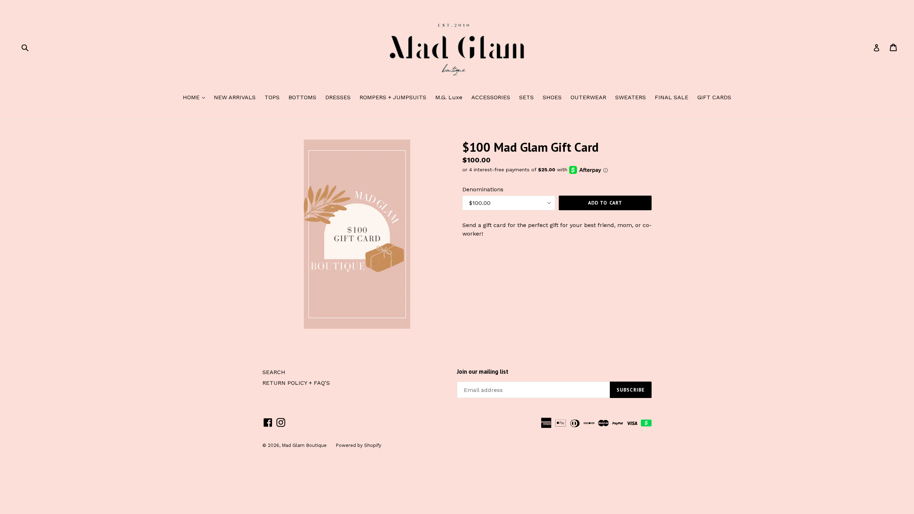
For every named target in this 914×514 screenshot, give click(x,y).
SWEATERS (630, 97)
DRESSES (338, 97)
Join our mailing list (482, 371)
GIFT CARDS (714, 97)
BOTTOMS (302, 97)
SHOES (552, 97)
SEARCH (273, 372)
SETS (526, 97)
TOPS (272, 97)
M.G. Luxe (448, 97)
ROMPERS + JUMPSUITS (393, 97)
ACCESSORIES (490, 97)
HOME (196, 97)
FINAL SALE (671, 97)
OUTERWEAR (588, 97)
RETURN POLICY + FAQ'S (296, 382)
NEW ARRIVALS (235, 97)
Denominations (482, 189)
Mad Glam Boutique (304, 445)
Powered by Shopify (358, 445)
